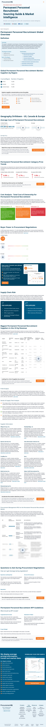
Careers (41, 711)
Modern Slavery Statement (41, 715)
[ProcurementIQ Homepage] (7, 2)
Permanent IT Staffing (28, 56)
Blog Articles (34, 708)
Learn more (5, 107)
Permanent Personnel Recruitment (28, 53)
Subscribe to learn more (15, 436)
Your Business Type (29, 711)
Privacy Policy (37, 725)
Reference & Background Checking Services (32, 59)
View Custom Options (38, 150)
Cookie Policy (32, 725)
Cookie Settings (27, 725)
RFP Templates (22, 718)
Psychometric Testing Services (27, 63)
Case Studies (34, 710)
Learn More (40, 184)
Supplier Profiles (22, 714)
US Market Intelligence (22, 708)
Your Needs (28, 708)
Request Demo (34, 716)
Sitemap (41, 724)
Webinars (34, 712)
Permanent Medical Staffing (29, 58)
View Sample (40, 380)
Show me (5, 282)
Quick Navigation (5, 29)
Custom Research (22, 716)
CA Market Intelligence (22, 710)
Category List (22, 712)
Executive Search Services (28, 54)
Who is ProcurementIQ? (41, 708)
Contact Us (41, 713)
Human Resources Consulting (27, 65)
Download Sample (35, 683)
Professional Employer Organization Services (30, 61)
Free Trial (34, 714)
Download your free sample (35, 654)
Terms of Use (22, 725)
